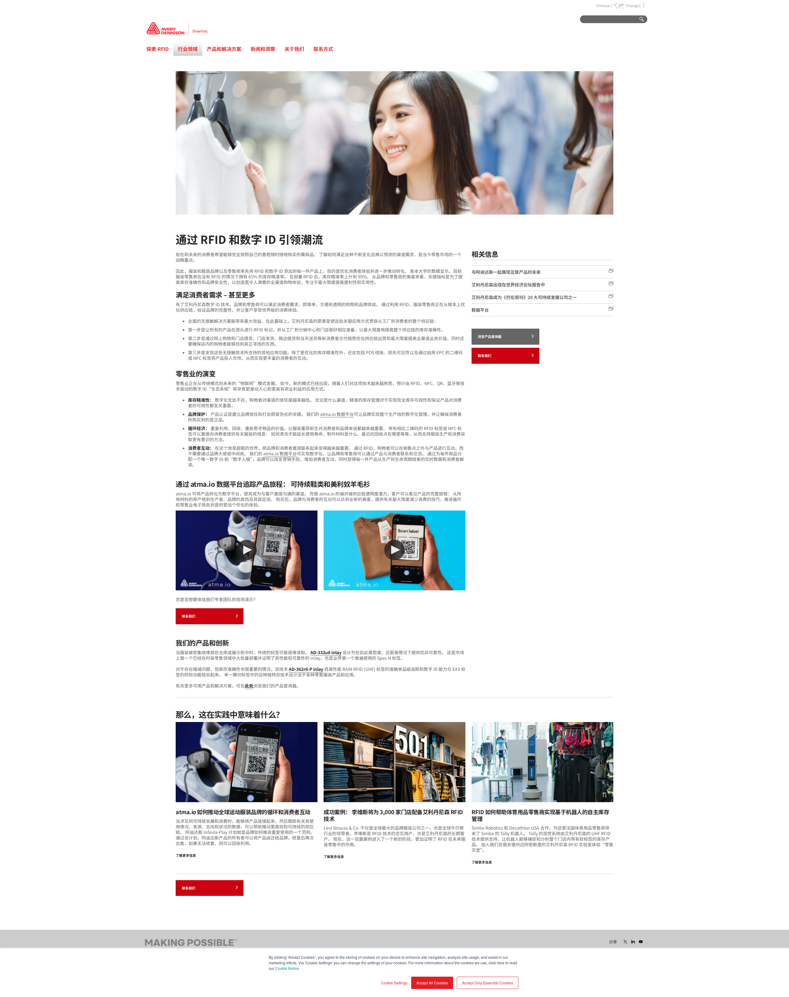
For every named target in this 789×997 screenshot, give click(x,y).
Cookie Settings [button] (394, 982)
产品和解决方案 (224, 48)
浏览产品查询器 (489, 336)
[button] (246, 550)
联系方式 (323, 48)
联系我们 (188, 615)
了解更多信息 (186, 855)
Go (639, 19)
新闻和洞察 (263, 48)
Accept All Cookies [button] (432, 982)
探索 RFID (157, 48)
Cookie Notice (287, 968)
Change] (633, 5)
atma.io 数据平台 (337, 414)
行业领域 (188, 48)
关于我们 (294, 48)
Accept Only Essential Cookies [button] (487, 982)
